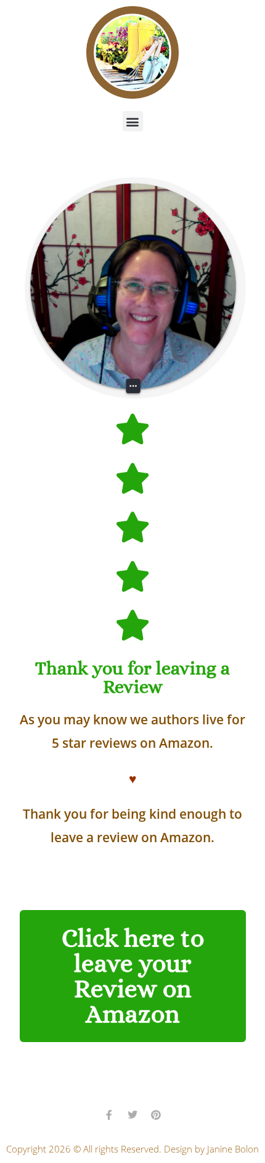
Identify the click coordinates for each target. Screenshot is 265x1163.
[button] (133, 121)
